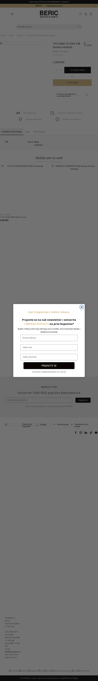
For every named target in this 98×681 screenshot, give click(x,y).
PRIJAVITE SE (49, 365)
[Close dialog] (82, 307)
